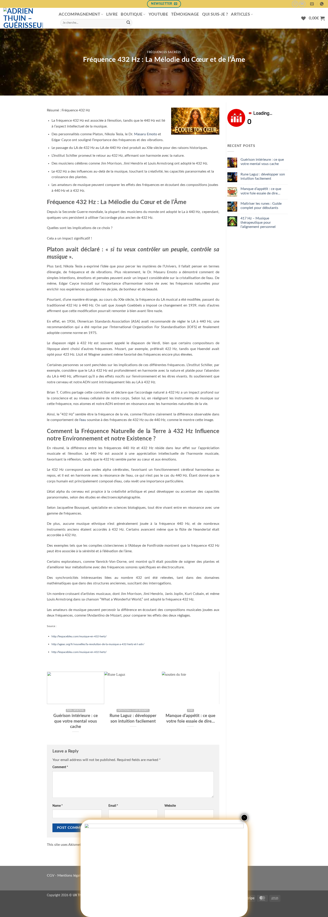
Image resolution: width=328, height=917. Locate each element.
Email (113, 805)
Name (57, 805)
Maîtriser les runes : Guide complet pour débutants (144, 718)
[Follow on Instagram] (295, 4)
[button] (317, 18)
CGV (50, 875)
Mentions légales (70, 875)
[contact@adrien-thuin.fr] (312, 4)
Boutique (131, 14)
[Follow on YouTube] (302, 4)
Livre (112, 14)
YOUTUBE (158, 14)
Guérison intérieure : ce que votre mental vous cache (262, 162)
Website (170, 805)
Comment (60, 767)
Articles (240, 14)
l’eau (82, 420)
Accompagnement (79, 14)
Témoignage (185, 14)
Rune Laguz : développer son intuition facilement (263, 176)
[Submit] (128, 23)
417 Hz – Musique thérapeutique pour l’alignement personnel (201, 721)
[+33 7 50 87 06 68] (322, 4)
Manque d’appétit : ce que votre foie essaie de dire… (87, 718)
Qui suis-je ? (215, 14)
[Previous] (49, 704)
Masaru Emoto (145, 134)
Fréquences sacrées (164, 52)
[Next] (217, 704)
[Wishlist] (303, 18)
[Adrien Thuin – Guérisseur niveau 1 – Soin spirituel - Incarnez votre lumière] (27, 18)
